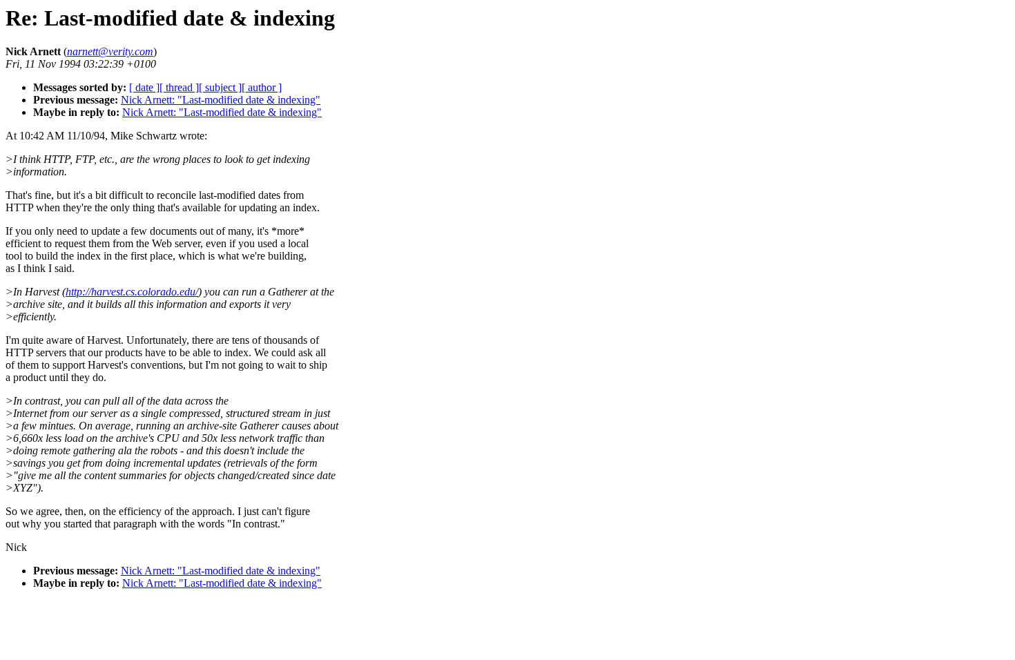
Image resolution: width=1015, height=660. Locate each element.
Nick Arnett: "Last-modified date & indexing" (220, 100)
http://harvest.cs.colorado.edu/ (132, 292)
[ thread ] (179, 87)
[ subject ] (220, 87)
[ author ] (262, 87)
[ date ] (144, 87)
